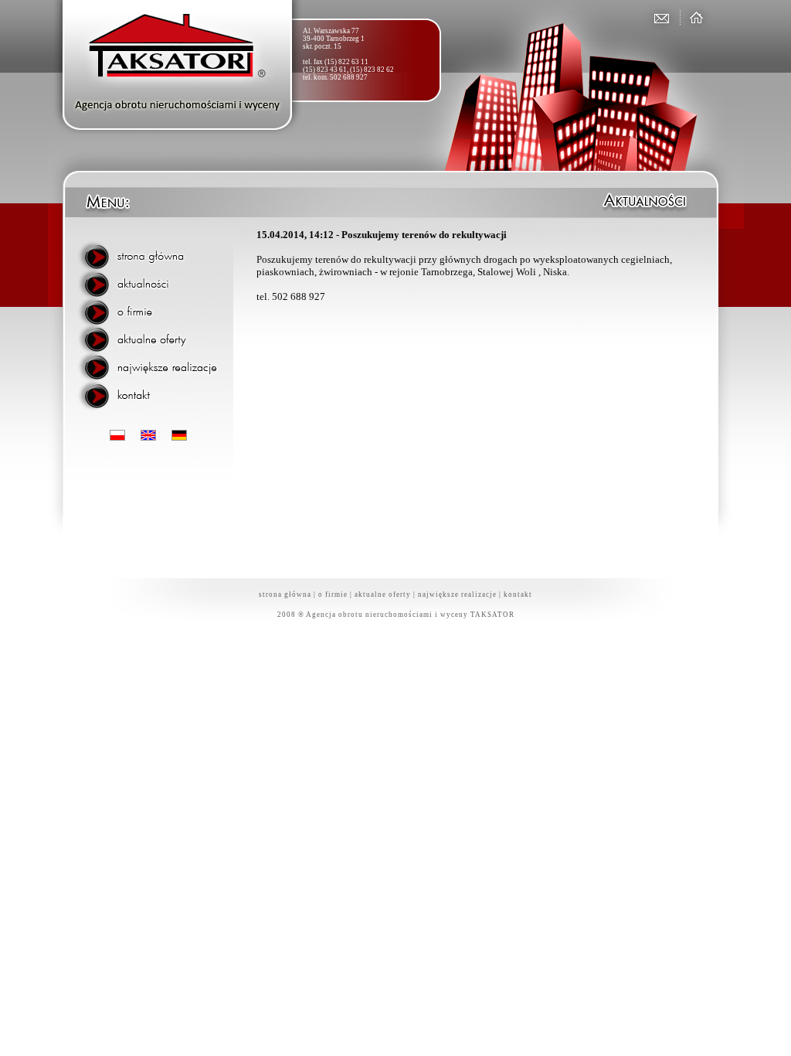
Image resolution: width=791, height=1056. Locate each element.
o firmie (333, 594)
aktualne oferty (383, 594)
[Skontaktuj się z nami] (660, 17)
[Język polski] (117, 436)
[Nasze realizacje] (152, 361)
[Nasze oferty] (152, 334)
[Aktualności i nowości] (152, 282)
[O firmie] (152, 308)
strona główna (285, 594)
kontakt (518, 594)
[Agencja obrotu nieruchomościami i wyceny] (693, 17)
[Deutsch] (179, 436)
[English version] (148, 436)
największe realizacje (457, 594)
